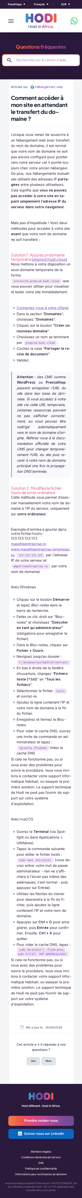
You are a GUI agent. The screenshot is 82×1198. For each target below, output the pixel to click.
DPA (41, 1163)
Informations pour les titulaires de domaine (41, 1174)
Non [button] (48, 1061)
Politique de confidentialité (41, 1168)
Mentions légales (41, 1151)
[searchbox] (41, 60)
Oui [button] (33, 1061)
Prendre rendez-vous (41, 1120)
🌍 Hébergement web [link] (46, 87)
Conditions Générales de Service (41, 1157)
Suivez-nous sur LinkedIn (44, 1133)
